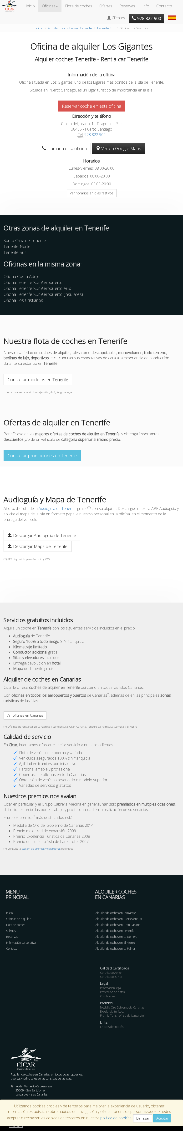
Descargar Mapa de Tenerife (39, 546)
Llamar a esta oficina (66, 148)
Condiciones (107, 996)
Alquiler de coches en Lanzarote (116, 913)
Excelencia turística (112, 1011)
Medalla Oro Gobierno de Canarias (122, 1007)
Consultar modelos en (38, 379)
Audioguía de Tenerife (57, 508)
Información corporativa (21, 943)
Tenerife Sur (106, 28)
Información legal (111, 988)
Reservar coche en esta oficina (91, 106)
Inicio (30, 6)
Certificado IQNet (111, 977)
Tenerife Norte (17, 246)
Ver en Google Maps (120, 148)
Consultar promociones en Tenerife (42, 455)
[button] (172, 15)
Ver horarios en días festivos (91, 193)
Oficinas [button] (49, 6)
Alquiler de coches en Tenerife (70, 28)
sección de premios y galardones (41, 848)
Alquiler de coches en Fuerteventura (119, 919)
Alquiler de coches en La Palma (115, 949)
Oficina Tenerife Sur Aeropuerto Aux (37, 288)
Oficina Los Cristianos (23, 300)
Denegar (142, 1118)
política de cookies (116, 1118)
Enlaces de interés (111, 1027)
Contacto (164, 6)
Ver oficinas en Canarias (25, 715)
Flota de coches (78, 6)
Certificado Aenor (111, 973)
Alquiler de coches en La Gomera (116, 937)
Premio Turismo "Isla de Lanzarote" (122, 1016)
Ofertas (105, 6)
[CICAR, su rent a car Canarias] (12, 6)
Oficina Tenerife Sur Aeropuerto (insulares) (43, 294)
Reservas (127, 6)
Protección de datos (112, 992)
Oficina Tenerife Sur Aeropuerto (33, 282)
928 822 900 (95, 134)
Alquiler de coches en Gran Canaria (118, 925)
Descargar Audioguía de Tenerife (44, 535)
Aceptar (162, 1118)
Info (145, 6)
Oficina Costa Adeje (22, 276)
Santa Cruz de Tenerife (25, 240)
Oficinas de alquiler (18, 919)
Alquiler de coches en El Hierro (115, 943)
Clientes (118, 17)
